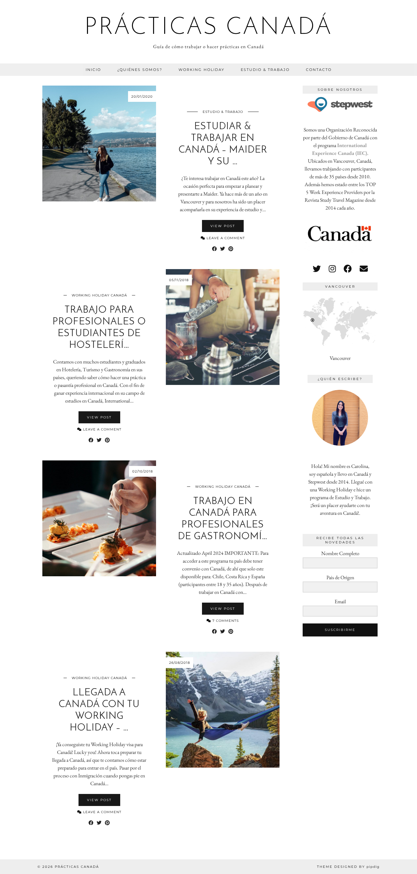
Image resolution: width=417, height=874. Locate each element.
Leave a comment (225, 238)
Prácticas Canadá (208, 28)
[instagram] (332, 269)
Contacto (319, 69)
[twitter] (317, 269)
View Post (222, 226)
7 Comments (225, 621)
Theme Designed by (348, 867)
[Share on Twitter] (223, 249)
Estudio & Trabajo (265, 69)
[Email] (364, 269)
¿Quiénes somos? (139, 69)
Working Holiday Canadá (99, 295)
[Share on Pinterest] (231, 249)
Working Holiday (201, 69)
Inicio (93, 69)
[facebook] (348, 269)
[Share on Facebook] (214, 249)
